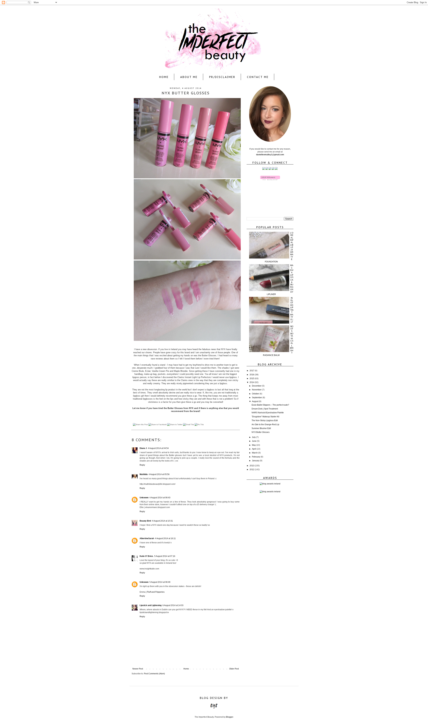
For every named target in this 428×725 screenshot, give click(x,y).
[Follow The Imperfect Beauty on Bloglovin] (270, 179)
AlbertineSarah (147, 538)
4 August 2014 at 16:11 (165, 538)
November (257, 390)
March (255, 453)
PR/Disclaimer (222, 77)
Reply (142, 465)
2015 (252, 378)
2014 (252, 382)
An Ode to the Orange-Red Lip (265, 424)
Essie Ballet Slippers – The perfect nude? (270, 405)
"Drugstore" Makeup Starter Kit (265, 416)
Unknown (144, 497)
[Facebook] (266, 169)
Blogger (229, 717)
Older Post (234, 669)
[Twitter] (263, 169)
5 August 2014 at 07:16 (164, 556)
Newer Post (137, 669)
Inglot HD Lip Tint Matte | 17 (291, 310)
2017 (252, 370)
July (254, 437)
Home (164, 77)
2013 (252, 465)
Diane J (143, 448)
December (257, 386)
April (254, 449)
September (257, 397)
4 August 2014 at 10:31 (162, 521)
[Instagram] (270, 169)
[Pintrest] (273, 169)
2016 (252, 374)
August (255, 401)
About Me (189, 77)
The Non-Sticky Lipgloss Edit (265, 420)
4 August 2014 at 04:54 (158, 448)
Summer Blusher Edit (261, 428)
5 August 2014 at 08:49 (159, 582)
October (256, 394)
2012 (252, 469)
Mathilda (144, 474)
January (256, 460)
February (256, 457)
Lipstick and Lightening (151, 605)
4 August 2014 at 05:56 (159, 474)
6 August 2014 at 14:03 (173, 605)
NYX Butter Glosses (261, 432)
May (254, 445)
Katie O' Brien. (146, 556)
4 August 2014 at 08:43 (159, 497)
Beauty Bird (145, 521)
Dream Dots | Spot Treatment (265, 409)
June (254, 441)
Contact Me (258, 77)
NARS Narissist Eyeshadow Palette (268, 412)
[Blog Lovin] (276, 169)
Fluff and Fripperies (156, 592)
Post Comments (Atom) (154, 673)
